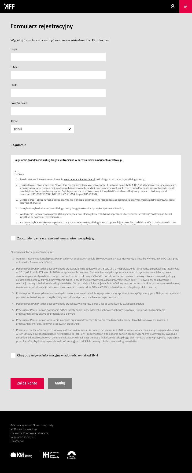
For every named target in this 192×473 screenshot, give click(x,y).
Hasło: (14, 85)
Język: (14, 121)
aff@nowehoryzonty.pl (24, 429)
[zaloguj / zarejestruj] (172, 6)
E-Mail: (15, 67)
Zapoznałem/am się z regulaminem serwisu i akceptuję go (56, 238)
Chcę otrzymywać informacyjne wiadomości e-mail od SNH (57, 355)
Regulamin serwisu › (23, 437)
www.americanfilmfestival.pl (79, 179)
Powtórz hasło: (19, 103)
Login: (14, 49)
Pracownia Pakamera (35, 433)
